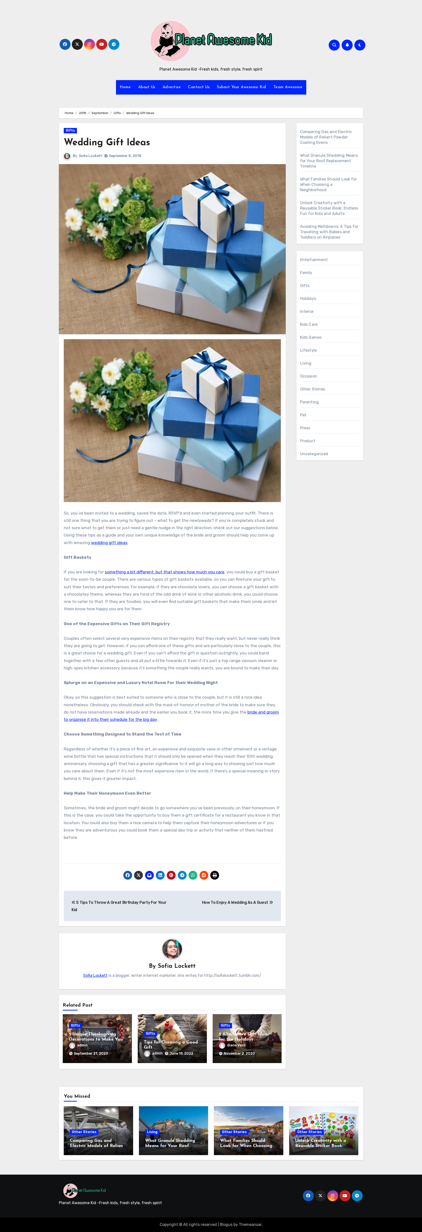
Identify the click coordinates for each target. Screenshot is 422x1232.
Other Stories (312, 389)
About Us (146, 87)
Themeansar (250, 1224)
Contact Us (199, 87)
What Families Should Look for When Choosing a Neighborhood (328, 184)
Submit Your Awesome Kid (241, 87)
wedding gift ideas (109, 542)
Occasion (308, 376)
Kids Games (311, 337)
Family (306, 272)
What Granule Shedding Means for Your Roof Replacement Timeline (329, 160)
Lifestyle (308, 350)
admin (82, 1045)
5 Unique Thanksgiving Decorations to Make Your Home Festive (97, 1039)
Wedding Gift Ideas (107, 143)
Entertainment (314, 259)
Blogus (226, 1224)
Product (307, 441)
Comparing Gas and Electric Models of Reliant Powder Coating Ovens (326, 137)
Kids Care (309, 324)
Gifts (70, 130)
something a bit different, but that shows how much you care (164, 571)
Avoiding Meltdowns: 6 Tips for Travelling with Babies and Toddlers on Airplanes (329, 232)
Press (305, 428)
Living (306, 363)
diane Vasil (236, 1045)
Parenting (309, 402)
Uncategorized (314, 454)
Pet (303, 415)
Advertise (172, 87)
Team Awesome (288, 87)
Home (125, 87)
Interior (307, 311)
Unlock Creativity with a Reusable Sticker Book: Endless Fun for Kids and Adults (329, 208)
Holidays (308, 298)
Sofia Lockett (90, 156)
